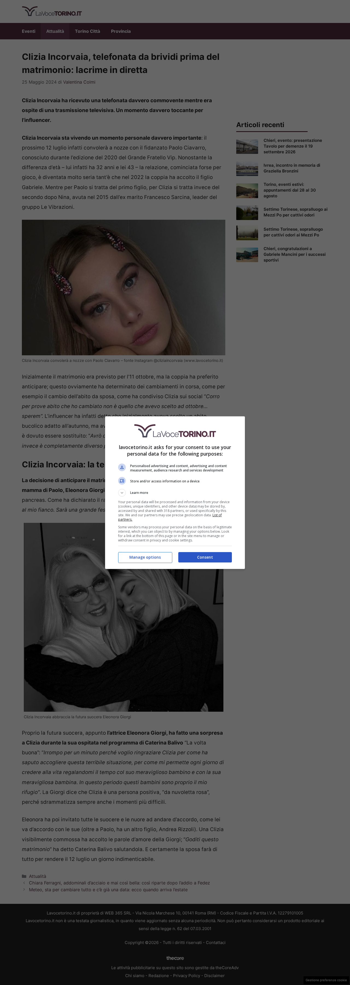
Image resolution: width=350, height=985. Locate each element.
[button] (175, 493)
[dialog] (175, 492)
